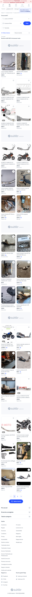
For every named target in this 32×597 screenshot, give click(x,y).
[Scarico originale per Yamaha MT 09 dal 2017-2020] (24, 272)
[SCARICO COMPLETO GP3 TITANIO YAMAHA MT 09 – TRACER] (8, 91)
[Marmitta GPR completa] (24, 65)
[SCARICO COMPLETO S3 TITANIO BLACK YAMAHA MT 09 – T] (8, 156)
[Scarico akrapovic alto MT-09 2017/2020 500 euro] (24, 247)
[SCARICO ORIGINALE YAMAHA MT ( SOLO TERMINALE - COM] (8, 272)
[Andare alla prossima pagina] (21, 496)
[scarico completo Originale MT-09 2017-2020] (8, 363)
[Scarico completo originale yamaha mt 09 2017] (24, 181)
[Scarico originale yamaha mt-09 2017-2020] (24, 337)
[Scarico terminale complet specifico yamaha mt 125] (24, 428)
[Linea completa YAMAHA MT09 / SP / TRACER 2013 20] (8, 65)
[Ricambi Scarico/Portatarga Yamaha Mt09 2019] (24, 480)
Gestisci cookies (5, 542)
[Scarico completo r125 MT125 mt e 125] (8, 428)
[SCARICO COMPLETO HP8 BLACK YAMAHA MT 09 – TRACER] (24, 91)
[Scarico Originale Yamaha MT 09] (8, 389)
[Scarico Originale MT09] (8, 480)
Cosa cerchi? (4, 15)
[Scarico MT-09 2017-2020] (8, 247)
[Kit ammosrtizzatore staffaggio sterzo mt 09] (8, 454)
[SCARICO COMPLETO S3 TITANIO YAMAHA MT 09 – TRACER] (24, 156)
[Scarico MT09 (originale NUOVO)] (24, 207)
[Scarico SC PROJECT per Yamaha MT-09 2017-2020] (8, 337)
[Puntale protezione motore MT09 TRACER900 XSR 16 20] (8, 298)
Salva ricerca (6, 33)
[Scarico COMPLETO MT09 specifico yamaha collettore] (24, 389)
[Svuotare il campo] (28, 18)
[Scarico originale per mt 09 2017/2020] (24, 298)
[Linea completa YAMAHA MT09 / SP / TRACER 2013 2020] (8, 181)
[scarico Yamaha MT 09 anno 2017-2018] (8, 207)
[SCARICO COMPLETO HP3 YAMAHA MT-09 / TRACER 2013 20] (8, 116)
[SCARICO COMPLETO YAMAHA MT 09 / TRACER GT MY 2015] (24, 116)
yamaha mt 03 (9, 9)
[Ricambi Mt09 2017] (24, 454)
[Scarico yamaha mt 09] (24, 363)
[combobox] (16, 18)
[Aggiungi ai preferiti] (13, 55)
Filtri (27, 23)
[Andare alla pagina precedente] (11, 496)
